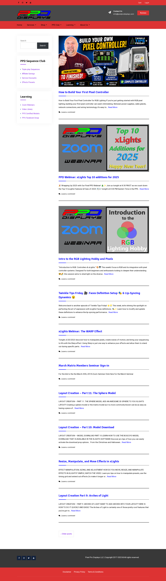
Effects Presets (28, 82)
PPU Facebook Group (30, 118)
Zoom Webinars (28, 105)
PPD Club (56, 25)
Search (23, 41)
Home (19, 25)
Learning (70, 25)
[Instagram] (24, 558)
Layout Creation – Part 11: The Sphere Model (87, 393)
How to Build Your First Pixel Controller (84, 92)
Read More (112, 107)
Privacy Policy (79, 572)
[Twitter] (29, 558)
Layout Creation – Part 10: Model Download (86, 427)
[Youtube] (34, 558)
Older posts (67, 534)
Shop (43, 25)
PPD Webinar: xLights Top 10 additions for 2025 (89, 177)
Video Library (27, 109)
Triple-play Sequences (31, 69)
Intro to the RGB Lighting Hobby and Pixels (86, 259)
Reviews (143, 13)
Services (30, 25)
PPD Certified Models (31, 113)
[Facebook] (19, 558)
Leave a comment (68, 112)
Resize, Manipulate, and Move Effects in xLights (89, 461)
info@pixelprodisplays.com (123, 14)
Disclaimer (67, 572)
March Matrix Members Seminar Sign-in (84, 365)
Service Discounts (29, 78)
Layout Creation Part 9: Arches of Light (83, 495)
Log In (147, 3)
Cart (139, 3)
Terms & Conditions (95, 572)
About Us (84, 25)
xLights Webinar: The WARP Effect (80, 331)
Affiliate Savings (28, 74)
